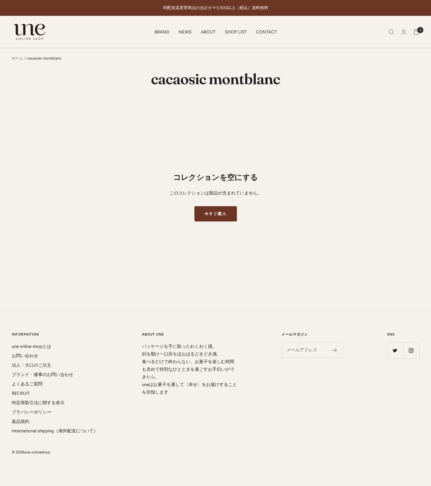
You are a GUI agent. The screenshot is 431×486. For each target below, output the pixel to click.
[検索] (391, 32)
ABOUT (208, 32)
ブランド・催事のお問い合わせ (42, 374)
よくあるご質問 (27, 384)
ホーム (17, 58)
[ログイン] (403, 31)
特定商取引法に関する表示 (38, 402)
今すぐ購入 (216, 213)
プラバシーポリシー (31, 412)
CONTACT (266, 32)
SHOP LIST (236, 32)
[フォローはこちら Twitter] (395, 351)
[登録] (334, 350)
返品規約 (20, 421)
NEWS (185, 32)
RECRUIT (21, 393)
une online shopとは (31, 346)
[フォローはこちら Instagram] (411, 351)
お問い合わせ (25, 355)
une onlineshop (37, 452)
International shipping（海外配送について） (55, 430)
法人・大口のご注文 (31, 365)
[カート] (416, 32)
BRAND (162, 32)
